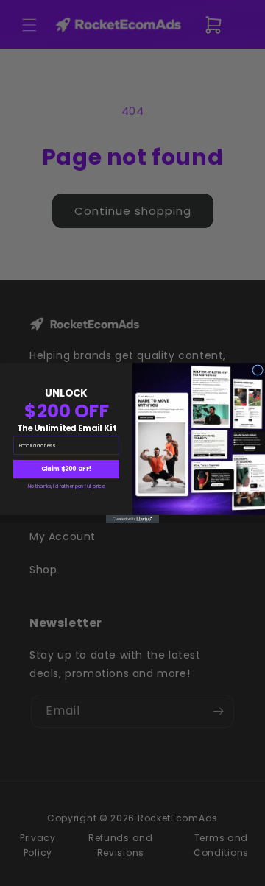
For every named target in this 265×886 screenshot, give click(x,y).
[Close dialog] (258, 370)
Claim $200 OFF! (66, 469)
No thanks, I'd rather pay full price (66, 486)
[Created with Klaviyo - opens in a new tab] (132, 519)
